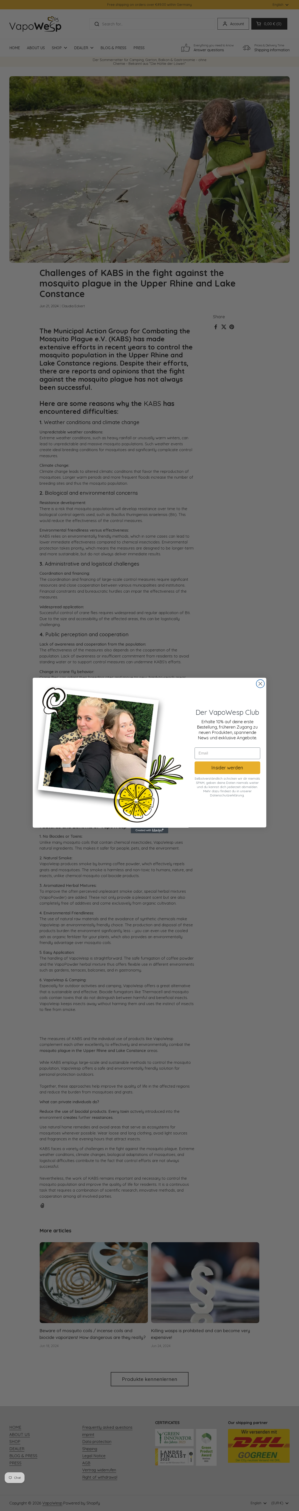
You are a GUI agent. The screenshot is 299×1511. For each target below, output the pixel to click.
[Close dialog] (260, 684)
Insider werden (227, 768)
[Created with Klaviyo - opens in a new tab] (149, 830)
